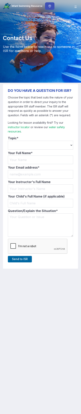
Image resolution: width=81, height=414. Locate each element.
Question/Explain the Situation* (33, 210)
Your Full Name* (20, 153)
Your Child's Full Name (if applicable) (36, 196)
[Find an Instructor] (49, 6)
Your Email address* (24, 167)
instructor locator (19, 127)
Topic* (13, 138)
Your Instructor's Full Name (29, 182)
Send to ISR (20, 259)
